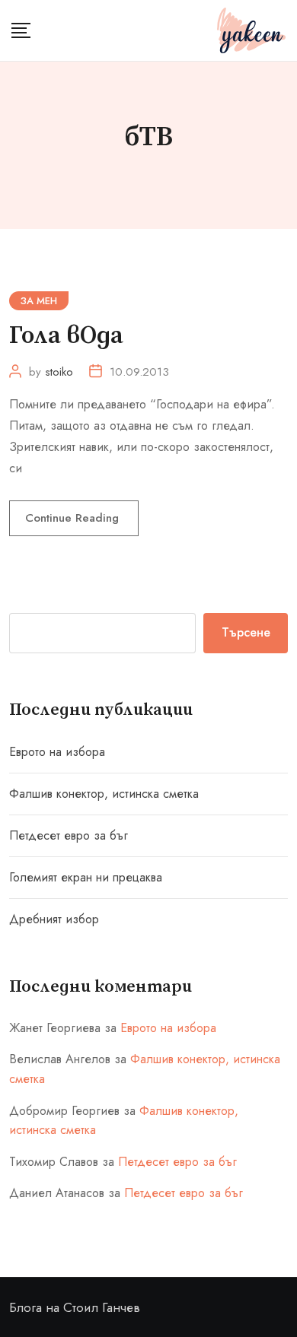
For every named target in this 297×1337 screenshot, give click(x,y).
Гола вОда (66, 336)
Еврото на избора (57, 752)
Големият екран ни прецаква (85, 877)
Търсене (246, 632)
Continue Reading (74, 518)
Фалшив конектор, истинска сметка (104, 793)
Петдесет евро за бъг (68, 835)
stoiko (59, 372)
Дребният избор (54, 919)
